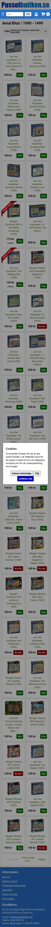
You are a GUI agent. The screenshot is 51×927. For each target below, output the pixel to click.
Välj (37, 473)
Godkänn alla (25, 478)
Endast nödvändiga (21, 473)
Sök (28, 14)
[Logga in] (36, 14)
